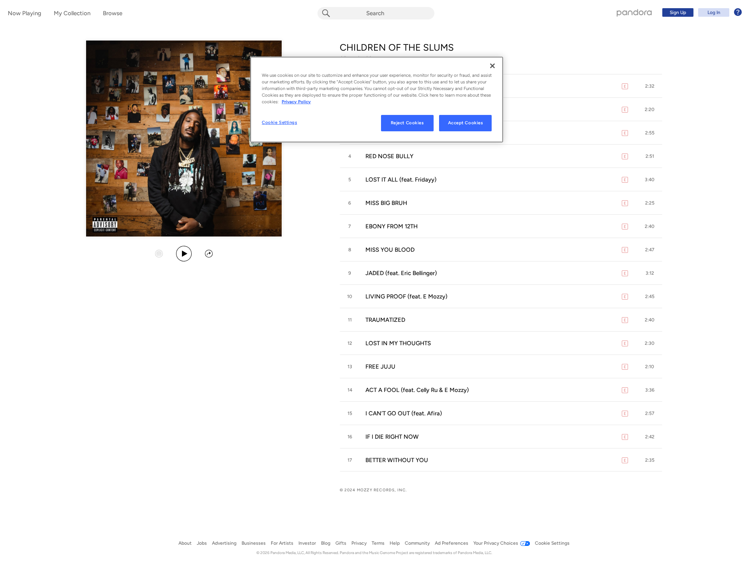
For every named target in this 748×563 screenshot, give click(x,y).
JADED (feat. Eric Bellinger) (401, 273)
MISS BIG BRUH (386, 202)
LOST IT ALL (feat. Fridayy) (400, 179)
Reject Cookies (407, 122)
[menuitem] (701, 12)
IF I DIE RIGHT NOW (392, 436)
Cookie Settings (279, 122)
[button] (650, 86)
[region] (376, 99)
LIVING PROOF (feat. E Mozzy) (406, 296)
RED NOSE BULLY (389, 156)
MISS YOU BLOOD (390, 249)
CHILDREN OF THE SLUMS (397, 47)
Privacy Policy (296, 101)
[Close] (492, 65)
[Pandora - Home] (634, 12)
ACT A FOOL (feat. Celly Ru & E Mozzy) (417, 390)
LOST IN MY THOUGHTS (398, 343)
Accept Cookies (465, 122)
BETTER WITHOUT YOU (396, 460)
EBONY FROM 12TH (391, 226)
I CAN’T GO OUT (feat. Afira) (403, 413)
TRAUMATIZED (385, 319)
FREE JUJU (380, 366)
